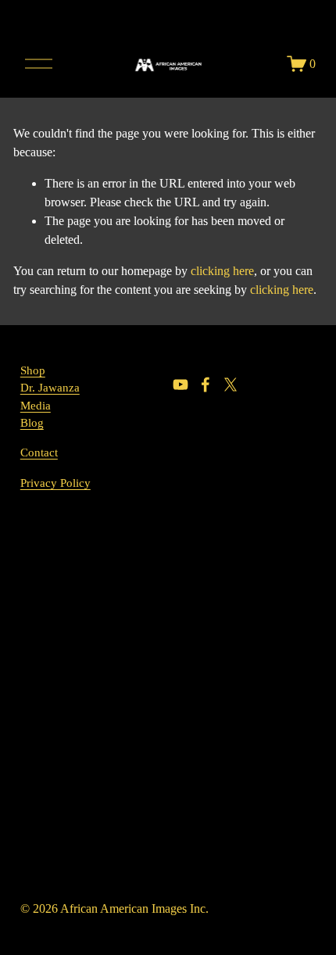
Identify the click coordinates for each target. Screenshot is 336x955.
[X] (230, 384)
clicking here (222, 270)
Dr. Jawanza (50, 387)
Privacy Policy (55, 483)
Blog (32, 423)
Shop (32, 370)
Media (35, 405)
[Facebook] (205, 384)
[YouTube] (180, 384)
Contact (39, 452)
